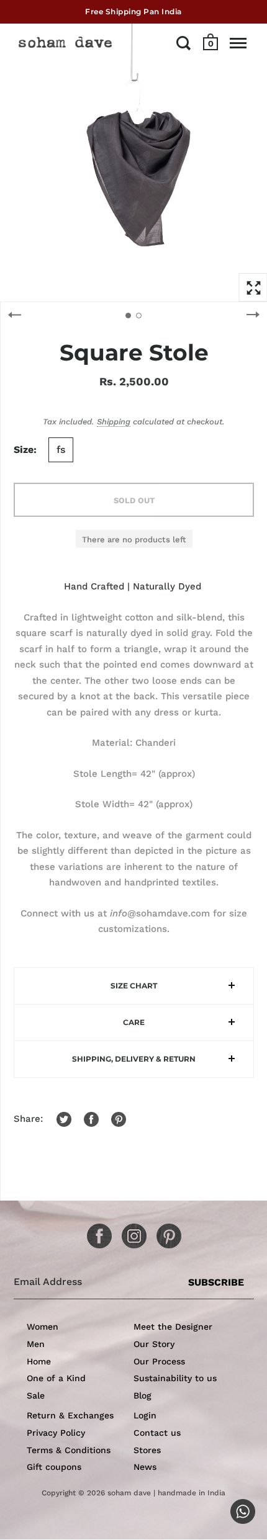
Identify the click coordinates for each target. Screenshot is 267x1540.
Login (145, 1415)
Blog (143, 1395)
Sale (36, 1395)
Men (36, 1344)
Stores (147, 1450)
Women (42, 1327)
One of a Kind (56, 1378)
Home (39, 1361)
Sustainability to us (175, 1378)
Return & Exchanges (70, 1415)
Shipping (113, 421)
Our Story (154, 1344)
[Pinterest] (164, 1232)
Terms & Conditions (69, 1450)
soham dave (129, 1493)
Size (24, 449)
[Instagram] (130, 1232)
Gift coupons (54, 1467)
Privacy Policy (56, 1433)
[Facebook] (95, 1232)
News (145, 1467)
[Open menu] (238, 43)
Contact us (157, 1433)
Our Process (159, 1361)
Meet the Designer (173, 1327)
